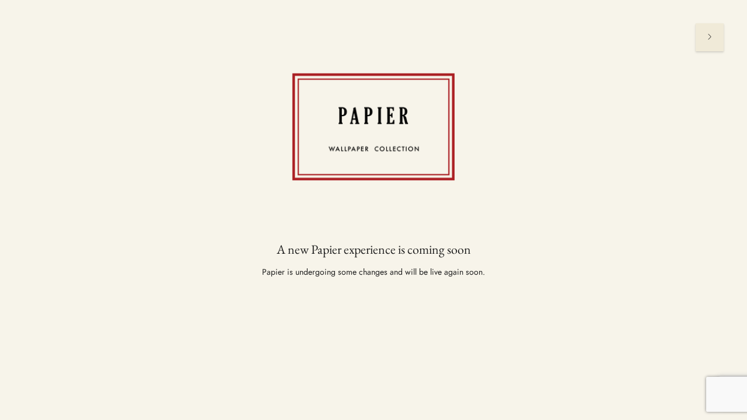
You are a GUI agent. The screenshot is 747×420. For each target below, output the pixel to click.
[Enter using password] (710, 37)
